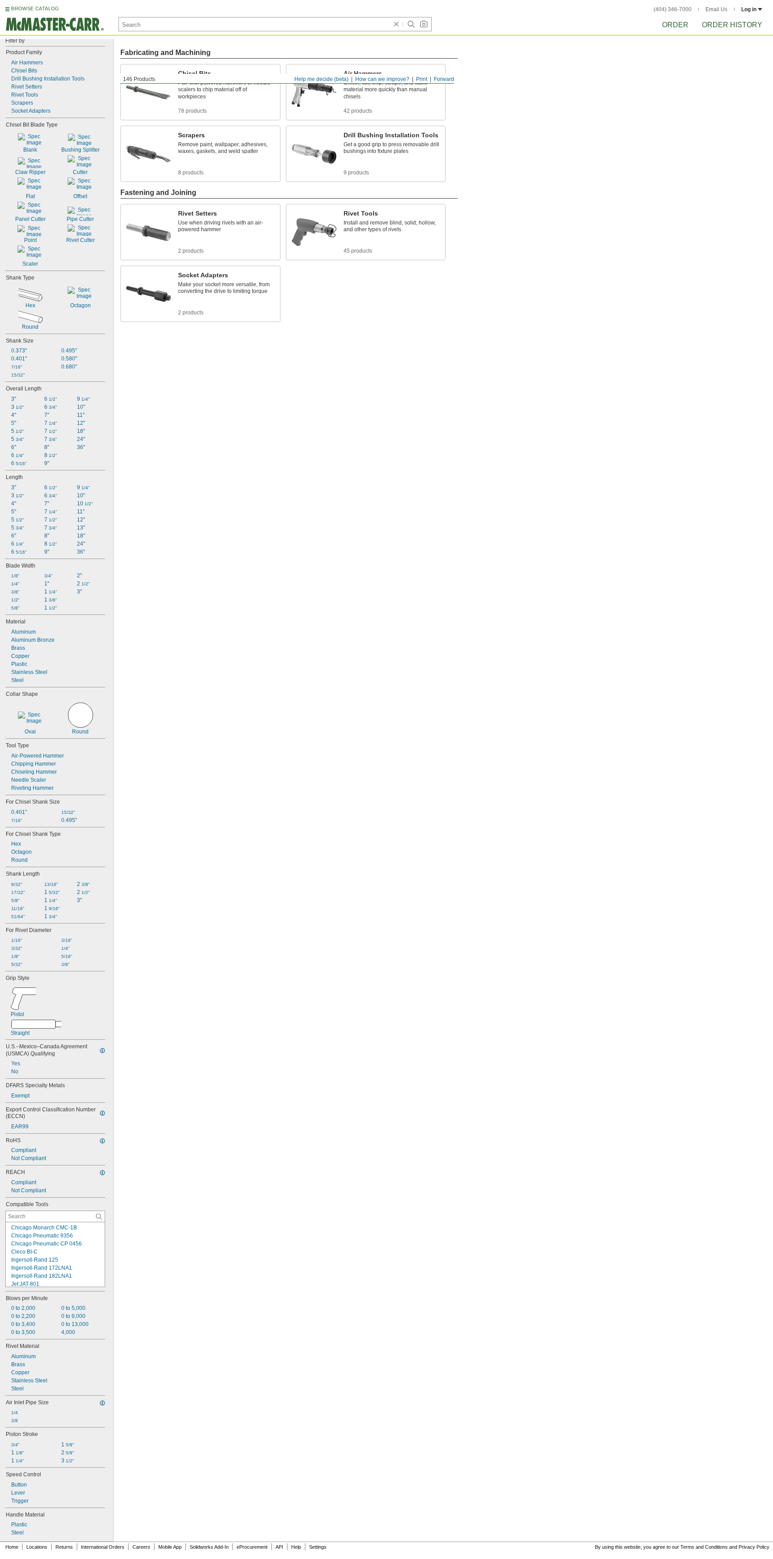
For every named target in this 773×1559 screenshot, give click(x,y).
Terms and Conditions (704, 1547)
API (279, 1547)
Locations (36, 1547)
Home (11, 1547)
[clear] (396, 24)
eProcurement (252, 1547)
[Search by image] (423, 24)
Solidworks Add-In (209, 1547)
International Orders (102, 1547)
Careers (141, 1547)
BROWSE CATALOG (35, 8)
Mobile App (170, 1547)
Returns (64, 1547)
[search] (98, 1216)
